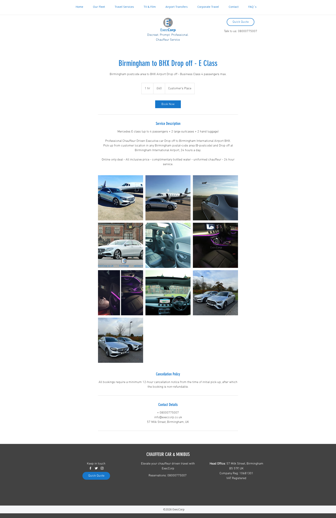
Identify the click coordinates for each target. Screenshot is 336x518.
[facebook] (90, 468)
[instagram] (102, 468)
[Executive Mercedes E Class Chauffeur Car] (120, 197)
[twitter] (96, 468)
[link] (168, 104)
